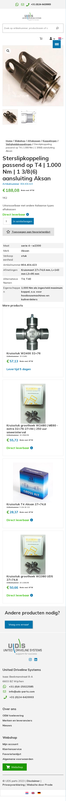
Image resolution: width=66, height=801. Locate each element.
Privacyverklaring (14, 784)
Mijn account (10, 744)
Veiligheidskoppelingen (19, 144)
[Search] (57, 28)
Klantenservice (12, 749)
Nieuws (7, 725)
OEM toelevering (13, 715)
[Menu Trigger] (57, 44)
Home (9, 140)
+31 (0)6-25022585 (21, 686)
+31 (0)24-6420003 (41, 4)
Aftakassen (34, 140)
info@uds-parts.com (22, 691)
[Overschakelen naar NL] (27, 793)
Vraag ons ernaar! (18, 624)
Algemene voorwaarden (18, 759)
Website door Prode (40, 784)
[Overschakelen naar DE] (39, 793)
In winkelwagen (22, 221)
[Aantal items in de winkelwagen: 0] (41, 38)
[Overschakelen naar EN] (33, 793)
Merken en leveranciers (17, 720)
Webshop (20, 140)
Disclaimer (33, 780)
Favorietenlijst (12, 754)
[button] (8, 51)
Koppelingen (50, 140)
